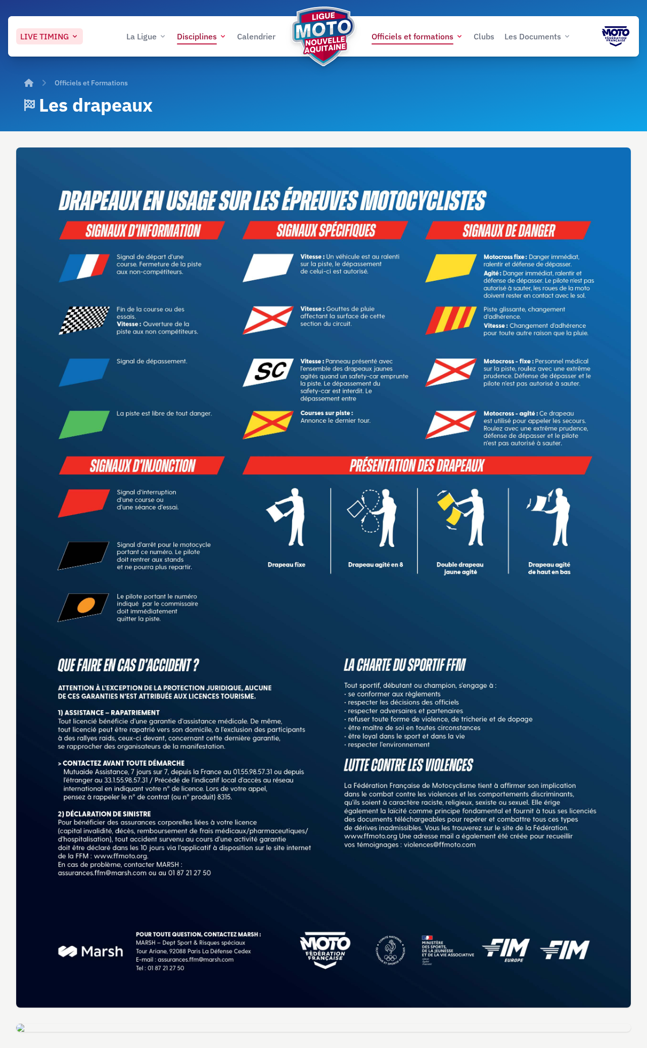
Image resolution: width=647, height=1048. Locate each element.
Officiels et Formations (91, 82)
